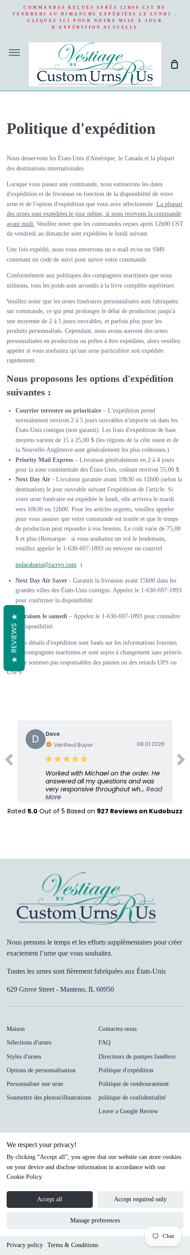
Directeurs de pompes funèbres (137, 1056)
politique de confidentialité (132, 1097)
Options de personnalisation (41, 1070)
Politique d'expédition (126, 1070)
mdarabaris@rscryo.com (45, 564)
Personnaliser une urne (35, 1084)
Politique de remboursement (134, 1084)
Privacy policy (25, 1245)
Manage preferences (95, 1220)
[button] (105, 785)
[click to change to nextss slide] (181, 761)
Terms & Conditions (72, 1245)
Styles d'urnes (24, 1056)
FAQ (104, 1042)
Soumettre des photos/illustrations (49, 1097)
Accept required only (140, 1199)
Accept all (49, 1199)
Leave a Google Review (128, 1111)
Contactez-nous (118, 1029)
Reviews (14, 638)
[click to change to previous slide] (9, 761)
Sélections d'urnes (29, 1042)
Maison (16, 1029)
